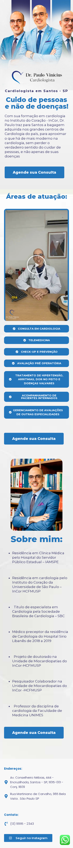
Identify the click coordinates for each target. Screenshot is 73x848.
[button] (36, 265)
